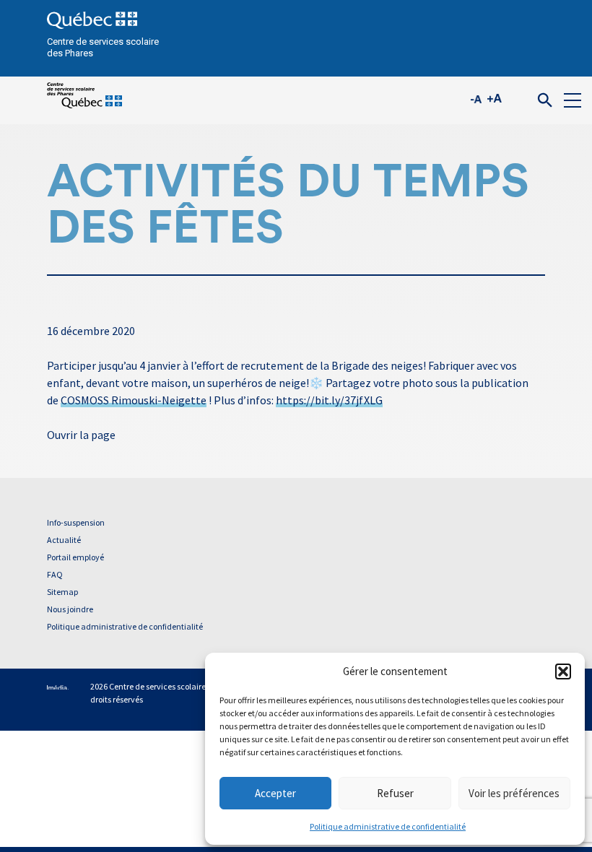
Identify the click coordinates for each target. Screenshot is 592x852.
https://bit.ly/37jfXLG (329, 400)
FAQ (55, 574)
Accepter (275, 793)
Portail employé (75, 557)
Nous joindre (70, 609)
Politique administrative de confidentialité (388, 826)
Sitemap (62, 591)
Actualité (64, 539)
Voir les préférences (514, 793)
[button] (563, 671)
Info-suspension (76, 522)
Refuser (395, 793)
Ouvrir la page (81, 434)
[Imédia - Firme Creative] (58, 686)
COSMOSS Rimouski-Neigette (133, 400)
